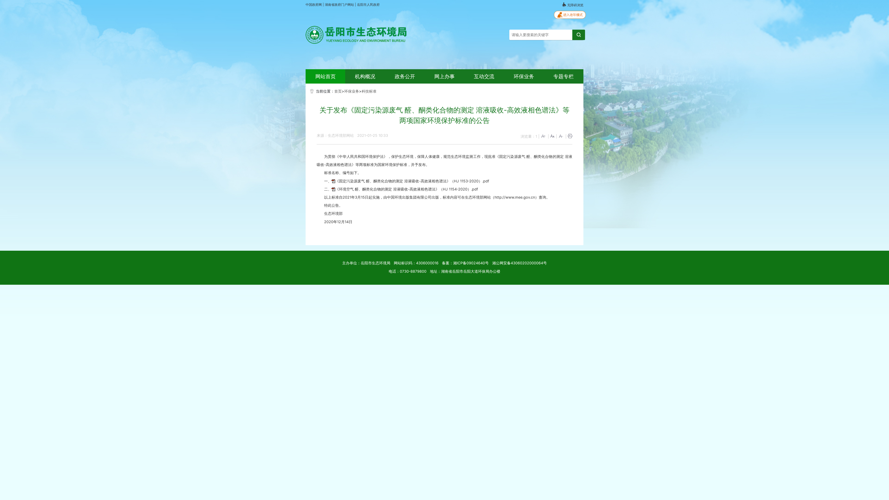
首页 (338, 91)
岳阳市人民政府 (368, 4)
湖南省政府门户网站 (340, 4)
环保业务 (351, 91)
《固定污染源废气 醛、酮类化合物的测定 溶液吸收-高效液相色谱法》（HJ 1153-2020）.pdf (412, 181)
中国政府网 (314, 4)
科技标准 (369, 91)
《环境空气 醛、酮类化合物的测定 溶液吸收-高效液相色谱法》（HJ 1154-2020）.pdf (406, 189)
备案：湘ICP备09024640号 (465, 263)
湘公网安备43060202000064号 (519, 263)
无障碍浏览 (574, 5)
